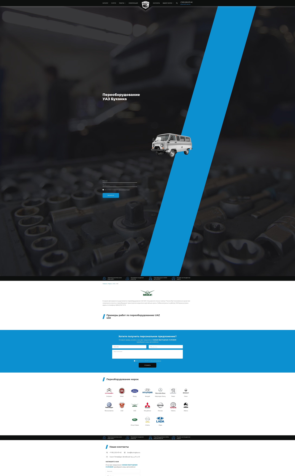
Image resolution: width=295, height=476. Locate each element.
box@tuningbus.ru (133, 452)
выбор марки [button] (167, 3)
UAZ (114, 283)
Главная (105, 283)
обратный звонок (185, 4)
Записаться (111, 195)
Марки (110, 283)
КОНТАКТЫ (156, 3)
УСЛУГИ (113, 3)
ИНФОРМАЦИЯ (133, 3)
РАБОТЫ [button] (122, 3)
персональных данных (124, 189)
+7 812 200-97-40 (186, 2)
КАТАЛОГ (105, 3)
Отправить (147, 365)
